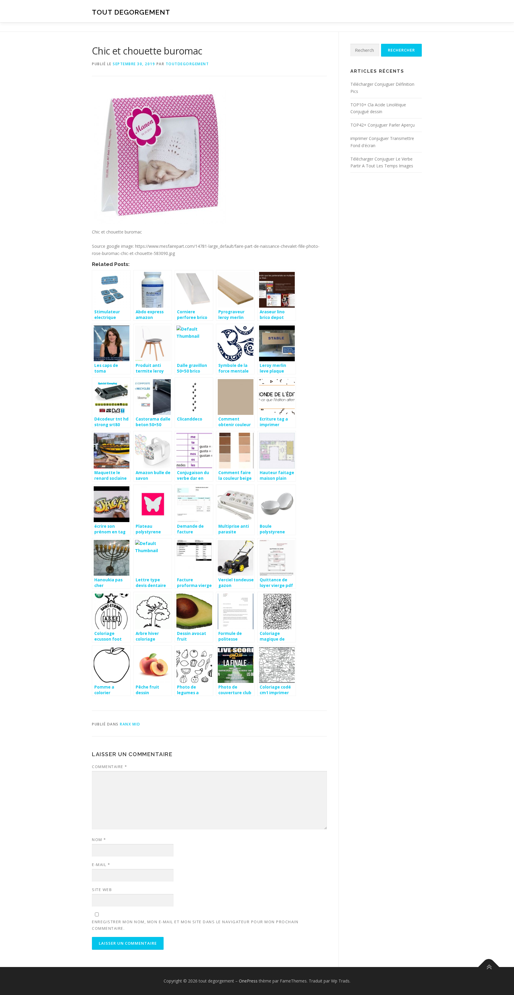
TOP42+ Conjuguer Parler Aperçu (382, 125)
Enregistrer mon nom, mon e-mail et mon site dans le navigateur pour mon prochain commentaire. (195, 925)
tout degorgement (131, 12)
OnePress (248, 981)
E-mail (101, 864)
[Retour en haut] (488, 967)
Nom (99, 839)
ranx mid (130, 724)
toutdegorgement (187, 63)
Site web (102, 889)
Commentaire (109, 766)
